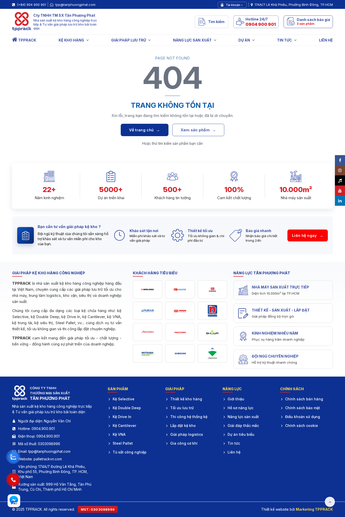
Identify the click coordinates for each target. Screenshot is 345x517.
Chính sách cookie (301, 425)
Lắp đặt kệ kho (183, 425)
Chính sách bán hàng (304, 399)
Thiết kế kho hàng (186, 399)
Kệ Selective (123, 399)
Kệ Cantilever (124, 425)
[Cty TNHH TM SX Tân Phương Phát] (21, 22)
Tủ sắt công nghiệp (129, 452)
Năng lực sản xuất (243, 417)
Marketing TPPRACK (314, 509)
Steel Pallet (123, 443)
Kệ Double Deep (127, 408)
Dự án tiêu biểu (241, 434)
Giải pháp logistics (186, 434)
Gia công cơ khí (184, 443)
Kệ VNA (119, 434)
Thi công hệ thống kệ (188, 417)
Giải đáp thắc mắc (243, 425)
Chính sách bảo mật (302, 408)
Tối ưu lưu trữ (182, 408)
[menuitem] (24, 40)
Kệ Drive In (122, 417)
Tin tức (234, 443)
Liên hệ (234, 452)
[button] (256, 22)
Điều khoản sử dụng (302, 417)
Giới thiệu (236, 399)
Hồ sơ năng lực (240, 408)
